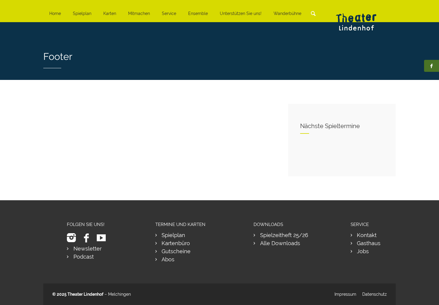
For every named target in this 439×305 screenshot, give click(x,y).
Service (169, 13)
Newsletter (87, 248)
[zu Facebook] (88, 238)
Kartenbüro (176, 243)
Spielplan (82, 13)
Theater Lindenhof (85, 294)
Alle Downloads (280, 243)
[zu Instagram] (73, 238)
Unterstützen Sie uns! (241, 13)
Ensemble (198, 13)
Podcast (83, 257)
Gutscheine (176, 251)
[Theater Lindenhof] (361, 17)
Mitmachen (139, 13)
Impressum (345, 294)
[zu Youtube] (103, 238)
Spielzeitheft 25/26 (284, 235)
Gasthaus (368, 243)
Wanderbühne (287, 13)
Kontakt (367, 235)
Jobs (363, 251)
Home (55, 13)
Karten (109, 13)
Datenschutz (374, 294)
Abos (168, 259)
